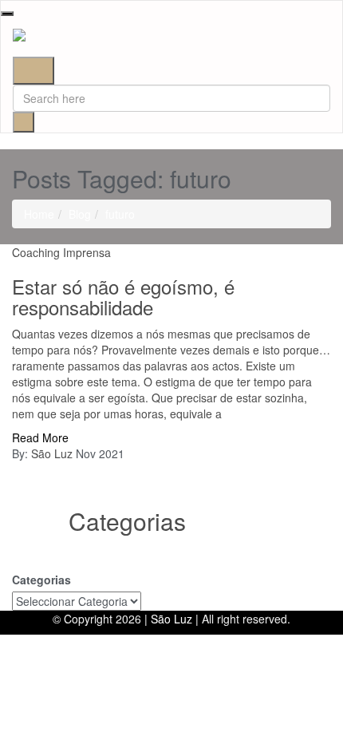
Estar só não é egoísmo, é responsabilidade (123, 296)
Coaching (36, 252)
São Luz (52, 453)
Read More (40, 437)
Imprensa (87, 252)
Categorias (41, 580)
